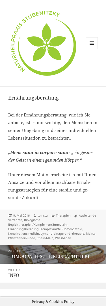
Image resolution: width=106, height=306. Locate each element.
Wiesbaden (63, 238)
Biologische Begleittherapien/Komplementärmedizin (37, 222)
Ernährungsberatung (23, 229)
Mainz (90, 233)
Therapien (63, 215)
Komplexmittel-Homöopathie (61, 229)
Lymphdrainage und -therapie (62, 233)
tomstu (43, 215)
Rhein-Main (45, 238)
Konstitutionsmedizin (23, 233)
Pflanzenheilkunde (21, 238)
